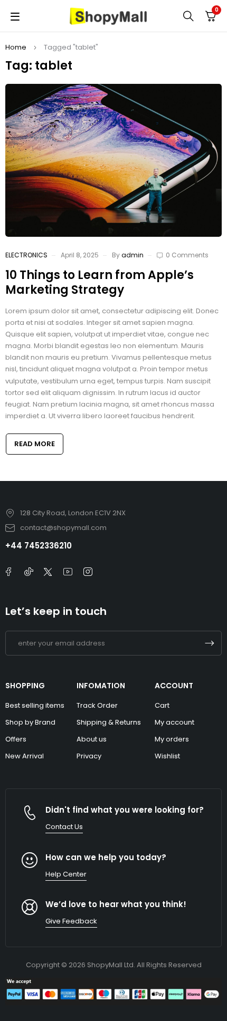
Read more (34, 444)
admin (132, 255)
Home (15, 47)
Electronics (26, 255)
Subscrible (210, 643)
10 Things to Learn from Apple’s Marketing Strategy (99, 282)
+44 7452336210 (38, 545)
